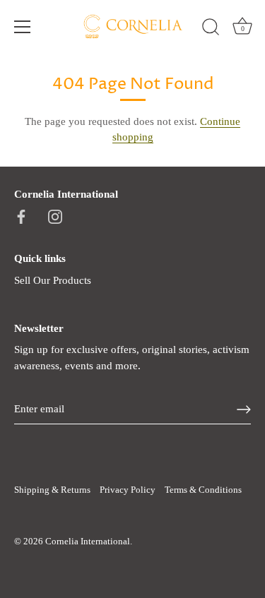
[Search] (210, 28)
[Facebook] (21, 215)
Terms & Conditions (203, 490)
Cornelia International (87, 541)
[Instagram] (55, 215)
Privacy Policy (127, 490)
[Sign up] (244, 409)
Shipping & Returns (52, 490)
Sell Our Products (52, 280)
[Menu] (22, 26)
